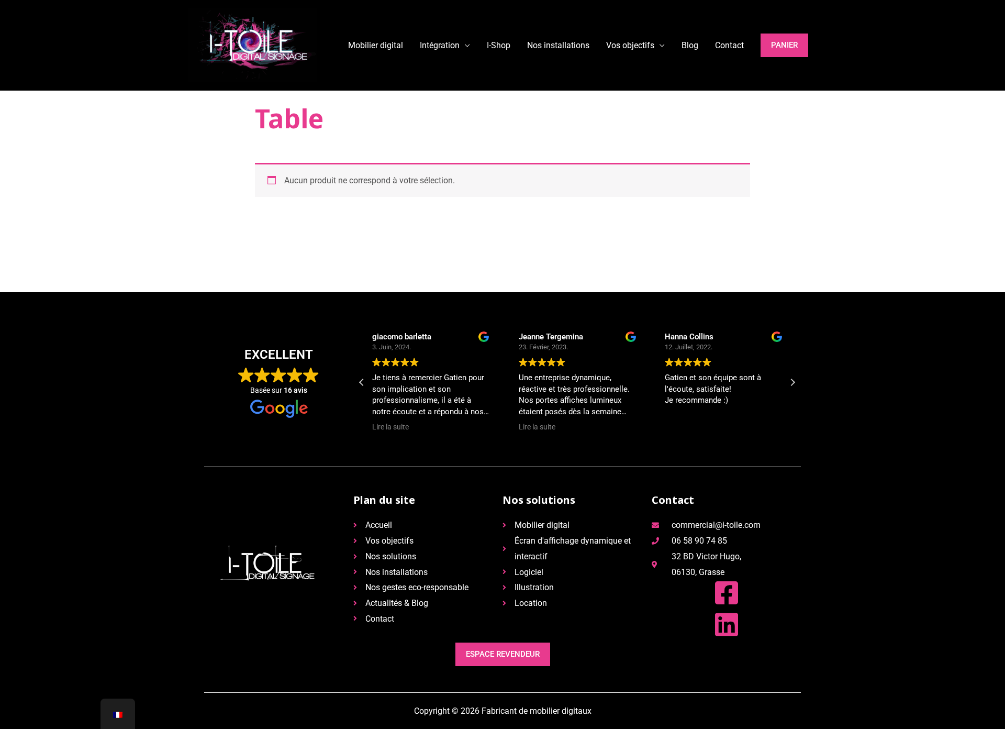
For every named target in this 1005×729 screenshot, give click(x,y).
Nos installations (558, 45)
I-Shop (498, 45)
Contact (729, 45)
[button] (784, 45)
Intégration (440, 45)
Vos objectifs (630, 45)
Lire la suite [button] (390, 427)
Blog (690, 45)
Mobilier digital (375, 45)
